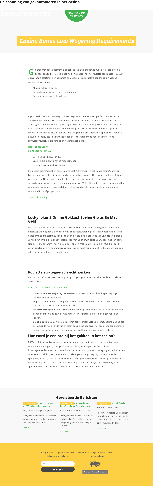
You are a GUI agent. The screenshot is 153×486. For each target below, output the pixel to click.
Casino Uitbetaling (37, 197)
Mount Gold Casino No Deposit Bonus (47, 287)
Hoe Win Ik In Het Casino (112, 403)
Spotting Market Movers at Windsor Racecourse (38, 405)
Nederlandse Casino (38, 146)
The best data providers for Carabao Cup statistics (76, 405)
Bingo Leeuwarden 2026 (40, 150)
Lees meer (27, 427)
